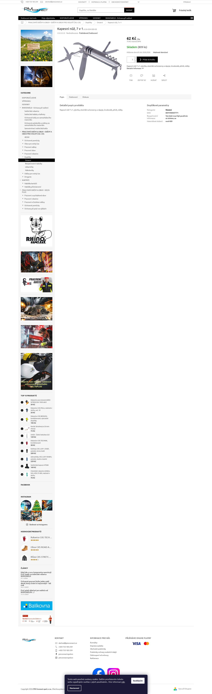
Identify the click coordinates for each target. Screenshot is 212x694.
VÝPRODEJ (26, 101)
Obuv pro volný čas (32, 144)
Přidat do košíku (149, 59)
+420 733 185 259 (66, 647)
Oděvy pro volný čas (32, 173)
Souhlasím (138, 680)
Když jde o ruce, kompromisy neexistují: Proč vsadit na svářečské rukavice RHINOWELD (36, 574)
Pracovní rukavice (31, 154)
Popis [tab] (62, 97)
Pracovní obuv (30, 150)
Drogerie (28, 177)
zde (123, 682)
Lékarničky (29, 167)
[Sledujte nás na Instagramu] (113, 674)
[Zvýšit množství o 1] (135, 58)
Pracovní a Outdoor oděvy (35, 202)
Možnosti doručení (160, 52)
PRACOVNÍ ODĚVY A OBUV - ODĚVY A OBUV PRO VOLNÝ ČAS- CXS (37, 133)
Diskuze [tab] (86, 97)
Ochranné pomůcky (32, 140)
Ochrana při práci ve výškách (35, 208)
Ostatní (28, 160)
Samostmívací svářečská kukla (36, 128)
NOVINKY (26, 104)
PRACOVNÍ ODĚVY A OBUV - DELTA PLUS (36, 191)
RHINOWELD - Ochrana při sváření (35, 108)
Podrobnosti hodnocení (88, 33)
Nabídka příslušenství (33, 187)
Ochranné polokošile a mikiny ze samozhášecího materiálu (37, 124)
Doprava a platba (99, 2)
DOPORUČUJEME (29, 98)
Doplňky (28, 157)
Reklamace (94, 658)
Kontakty (82, 2)
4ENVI (27, 137)
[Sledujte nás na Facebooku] (98, 674)
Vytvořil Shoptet (184, 689)
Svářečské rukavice (32, 111)
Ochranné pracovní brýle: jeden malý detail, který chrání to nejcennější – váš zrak (36, 583)
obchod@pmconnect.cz (68, 643)
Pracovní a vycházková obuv (35, 195)
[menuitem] (28, 18)
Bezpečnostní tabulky (33, 163)
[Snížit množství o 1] (135, 61)
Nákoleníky (29, 170)
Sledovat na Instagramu (38, 524)
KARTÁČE (25, 180)
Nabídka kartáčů (31, 183)
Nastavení (74, 688)
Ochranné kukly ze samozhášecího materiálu (38, 118)
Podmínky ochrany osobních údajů (103, 652)
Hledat (129, 10)
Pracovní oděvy (30, 147)
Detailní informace (134, 68)
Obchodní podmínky (120, 2)
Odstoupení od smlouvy (99, 655)
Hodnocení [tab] (73, 97)
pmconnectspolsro (66, 654)
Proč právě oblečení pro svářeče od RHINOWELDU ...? (34, 591)
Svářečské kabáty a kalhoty (35, 114)
